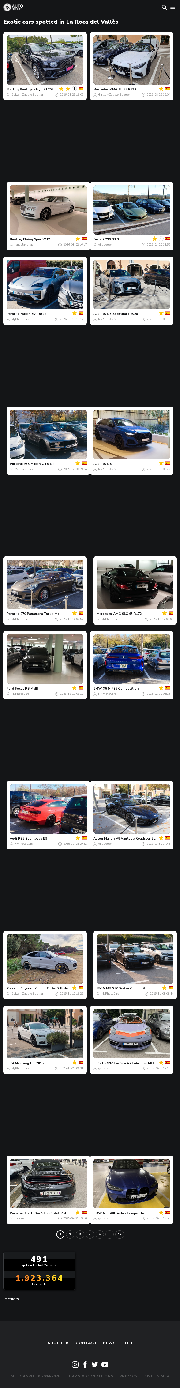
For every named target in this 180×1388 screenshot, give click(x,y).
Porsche (13, 314)
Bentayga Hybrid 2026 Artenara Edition (51, 89)
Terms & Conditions (90, 1376)
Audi (97, 314)
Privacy (129, 1376)
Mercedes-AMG (105, 89)
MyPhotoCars (20, 319)
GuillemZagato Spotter (27, 95)
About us (58, 1343)
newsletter (118, 1343)
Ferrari (98, 239)
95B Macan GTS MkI (40, 464)
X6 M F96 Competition (121, 688)
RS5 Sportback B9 (32, 838)
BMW (97, 688)
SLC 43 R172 (132, 614)
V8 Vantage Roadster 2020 (137, 838)
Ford (10, 688)
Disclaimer (157, 1376)
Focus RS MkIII (26, 688)
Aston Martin (104, 838)
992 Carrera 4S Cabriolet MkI (130, 1063)
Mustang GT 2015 (29, 1063)
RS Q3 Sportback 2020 (119, 314)
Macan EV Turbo (33, 314)
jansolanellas (24, 244)
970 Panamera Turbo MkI (40, 614)
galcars (103, 1068)
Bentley (13, 89)
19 (119, 1234)
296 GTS (112, 239)
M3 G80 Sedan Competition (128, 988)
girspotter (105, 244)
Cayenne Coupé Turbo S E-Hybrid (47, 988)
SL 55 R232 (127, 89)
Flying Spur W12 (36, 239)
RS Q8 (106, 464)
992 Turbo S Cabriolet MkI (45, 1213)
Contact (86, 1343)
